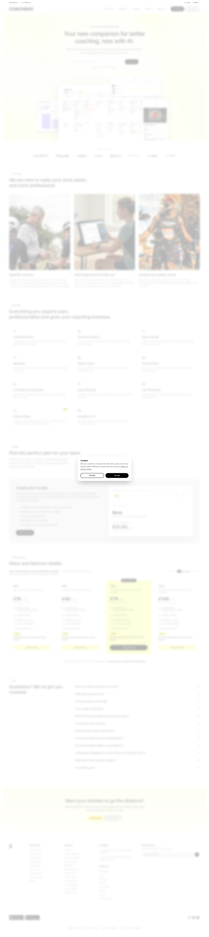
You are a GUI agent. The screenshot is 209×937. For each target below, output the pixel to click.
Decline (92, 475)
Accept (117, 475)
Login (188, 2)
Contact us (27, 2)
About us (15, 2)
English (195, 2)
